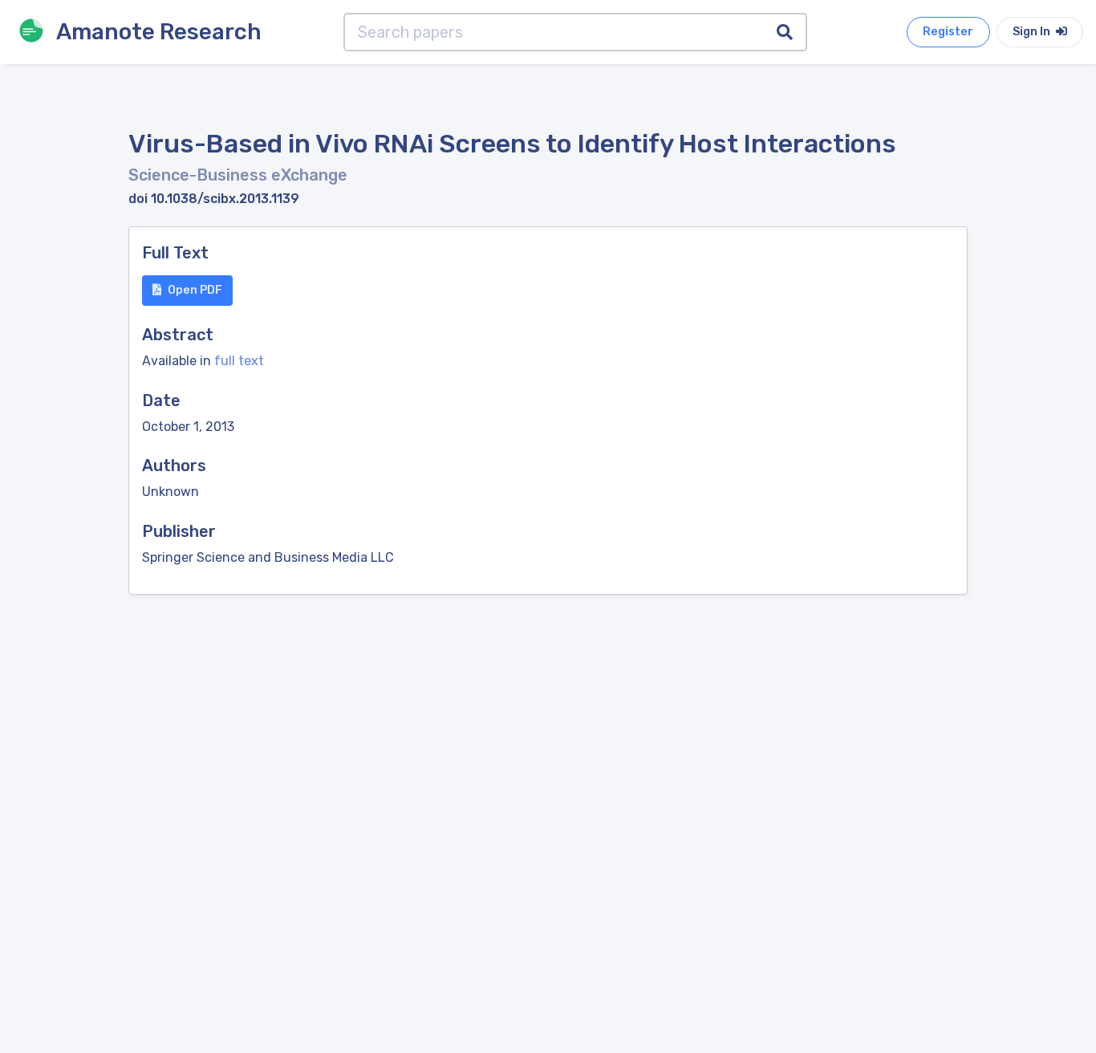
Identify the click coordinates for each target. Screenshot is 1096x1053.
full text (239, 360)
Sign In (1033, 32)
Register (948, 32)
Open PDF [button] (195, 290)
